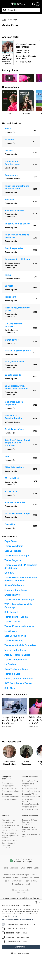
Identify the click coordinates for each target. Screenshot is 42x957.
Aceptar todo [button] (21, 947)
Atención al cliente (11, 874)
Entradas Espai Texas (30, 809)
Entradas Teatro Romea (31, 791)
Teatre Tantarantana (15, 659)
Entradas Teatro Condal (31, 797)
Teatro (5, 868)
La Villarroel (11, 631)
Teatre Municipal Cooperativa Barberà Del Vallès (20, 579)
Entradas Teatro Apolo (30, 804)
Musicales (14, 868)
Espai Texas (11, 541)
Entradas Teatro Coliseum (28, 785)
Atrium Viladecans (14, 585)
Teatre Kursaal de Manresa (19, 626)
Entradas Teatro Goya (30, 807)
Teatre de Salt (12, 673)
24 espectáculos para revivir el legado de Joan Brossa (13, 720)
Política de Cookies (20, 878)
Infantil (30, 868)
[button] (21, 919)
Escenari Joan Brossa (16, 590)
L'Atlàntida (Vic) (12, 594)
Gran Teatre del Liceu (16, 669)
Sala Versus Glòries (15, 635)
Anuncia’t (26, 884)
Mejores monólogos (9, 830)
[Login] (33, 4)
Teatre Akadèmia (13, 546)
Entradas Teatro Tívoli (30, 781)
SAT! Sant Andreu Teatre (18, 683)
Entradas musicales (9, 788)
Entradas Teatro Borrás (30, 788)
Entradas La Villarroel (30, 794)
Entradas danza (8, 786)
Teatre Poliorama (13, 640)
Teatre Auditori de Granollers (20, 645)
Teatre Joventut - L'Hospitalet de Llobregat (20, 566)
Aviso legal (24, 874)
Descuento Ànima (28, 827)
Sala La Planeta (12, 550)
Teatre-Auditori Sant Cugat (19, 599)
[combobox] (23, 10)
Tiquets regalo (7, 823)
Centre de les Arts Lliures (18, 678)
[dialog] (21, 928)
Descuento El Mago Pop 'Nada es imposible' (29, 822)
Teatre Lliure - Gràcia (16, 616)
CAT (38, 3)
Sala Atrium (10, 688)
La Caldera (10, 664)
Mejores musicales (9, 833)
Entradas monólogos (9, 799)
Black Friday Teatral (9, 840)
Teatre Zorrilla (12, 621)
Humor (22, 868)
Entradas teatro (7, 783)
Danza (36, 868)
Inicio (4, 20)
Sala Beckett (11, 612)
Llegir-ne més (12, 916)
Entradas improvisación (10, 797)
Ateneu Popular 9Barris (17, 654)
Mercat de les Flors (15, 650)
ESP (38, 5)
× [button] (39, 902)
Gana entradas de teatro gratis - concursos (8, 845)
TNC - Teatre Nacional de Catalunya (18, 606)
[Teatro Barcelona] (19, 4)
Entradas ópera (7, 794)
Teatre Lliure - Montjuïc (17, 555)
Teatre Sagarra (12, 560)
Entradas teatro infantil (10, 791)
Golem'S (9, 572)
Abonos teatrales (8, 820)
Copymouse (21, 892)
